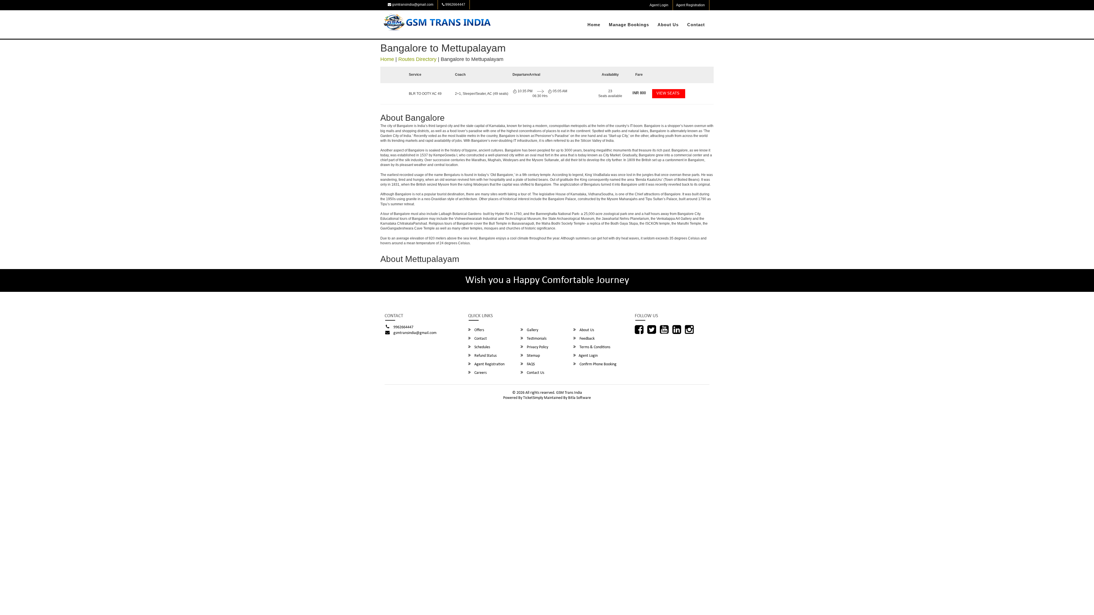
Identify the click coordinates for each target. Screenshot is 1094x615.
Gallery (532, 330)
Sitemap (533, 356)
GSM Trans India (569, 393)
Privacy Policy (537, 347)
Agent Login (659, 5)
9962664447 (454, 5)
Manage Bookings (629, 24)
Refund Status (485, 356)
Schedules (481, 347)
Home (593, 24)
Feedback (587, 339)
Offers (478, 330)
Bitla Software (579, 398)
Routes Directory (417, 59)
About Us (668, 24)
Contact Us (535, 373)
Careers (480, 373)
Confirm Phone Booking (598, 364)
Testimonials (536, 339)
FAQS (530, 364)
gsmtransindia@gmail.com (412, 5)
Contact (696, 24)
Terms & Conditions (594, 347)
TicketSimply (533, 398)
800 (639, 93)
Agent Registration (690, 5)
